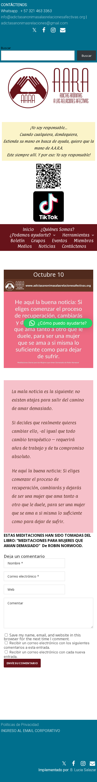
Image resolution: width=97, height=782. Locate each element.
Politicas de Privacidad (20, 724)
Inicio (28, 229)
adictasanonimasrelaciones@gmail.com (34, 23)
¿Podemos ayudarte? (30, 235)
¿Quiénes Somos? (57, 229)
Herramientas (75, 235)
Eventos (59, 240)
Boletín (17, 240)
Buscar (6, 48)
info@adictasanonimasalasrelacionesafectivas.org (43, 17)
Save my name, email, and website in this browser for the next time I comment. (42, 636)
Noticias (46, 246)
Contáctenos (74, 246)
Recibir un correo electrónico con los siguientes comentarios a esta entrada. (46, 645)
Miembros (83, 240)
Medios (24, 246)
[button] (58, 323)
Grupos (38, 240)
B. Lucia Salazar (83, 770)
